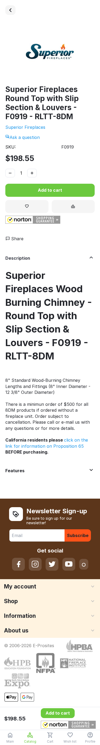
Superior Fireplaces (25, 127)
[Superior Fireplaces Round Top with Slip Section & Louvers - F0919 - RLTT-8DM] (50, 52)
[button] (32, 220)
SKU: (10, 147)
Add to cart (50, 190)
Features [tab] (15, 470)
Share (16, 238)
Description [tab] (17, 258)
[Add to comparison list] (73, 206)
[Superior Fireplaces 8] (10, 10)
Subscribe (78, 535)
